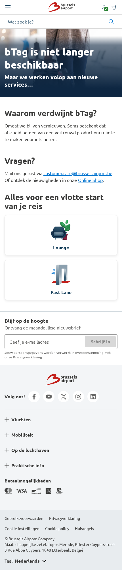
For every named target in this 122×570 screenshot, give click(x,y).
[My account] (103, 7)
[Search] (111, 21)
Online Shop (90, 180)
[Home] (61, 7)
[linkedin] (93, 396)
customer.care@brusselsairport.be (77, 173)
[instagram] (78, 396)
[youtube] (48, 396)
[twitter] (63, 396)
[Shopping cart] (114, 7)
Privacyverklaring (27, 357)
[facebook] (34, 396)
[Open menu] (8, 7)
